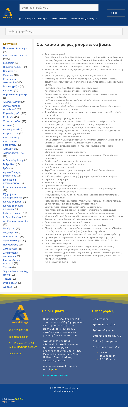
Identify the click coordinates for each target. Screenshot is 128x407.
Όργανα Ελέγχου (12, 240)
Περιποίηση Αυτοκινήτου (15, 48)
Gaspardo (8, 71)
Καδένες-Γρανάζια (12, 213)
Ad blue (7, 125)
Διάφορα (7, 287)
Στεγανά (7, 267)
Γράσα (6, 168)
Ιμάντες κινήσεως (12, 201)
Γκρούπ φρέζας (11, 86)
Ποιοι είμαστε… (31, 19)
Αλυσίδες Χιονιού (12, 101)
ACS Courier (107, 359)
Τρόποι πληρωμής (104, 330)
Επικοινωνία (75, 19)
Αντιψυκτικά (9, 149)
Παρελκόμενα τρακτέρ (15, 94)
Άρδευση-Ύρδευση (13, 160)
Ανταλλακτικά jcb (12, 137)
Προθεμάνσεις (10, 244)
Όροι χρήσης (100, 319)
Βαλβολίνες (9, 164)
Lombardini (8, 63)
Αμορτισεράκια (11, 133)
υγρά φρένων (10, 282)
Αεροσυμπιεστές (11, 129)
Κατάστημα (42, 19)
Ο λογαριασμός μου (89, 19)
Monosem (8, 75)
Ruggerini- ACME (12, 67)
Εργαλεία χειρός (11, 113)
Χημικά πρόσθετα (12, 121)
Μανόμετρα (9, 228)
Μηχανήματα (10, 232)
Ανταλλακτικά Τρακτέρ (15, 55)
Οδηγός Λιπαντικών (58, 19)
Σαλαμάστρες (10, 248)
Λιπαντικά (8, 90)
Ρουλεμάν (8, 117)
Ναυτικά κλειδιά (11, 236)
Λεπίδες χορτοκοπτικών (15, 221)
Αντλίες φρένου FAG (14, 153)
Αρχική (20, 19)
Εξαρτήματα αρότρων (14, 187)
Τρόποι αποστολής (104, 324)
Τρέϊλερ (7, 278)
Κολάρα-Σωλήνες (12, 217)
